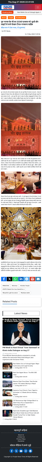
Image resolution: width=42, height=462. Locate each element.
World (4, 17)
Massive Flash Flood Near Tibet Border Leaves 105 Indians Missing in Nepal (25, 382)
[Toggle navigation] (38, 7)
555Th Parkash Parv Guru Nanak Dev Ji (13, 289)
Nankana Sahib (25, 293)
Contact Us (21, 437)
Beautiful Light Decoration (10, 293)
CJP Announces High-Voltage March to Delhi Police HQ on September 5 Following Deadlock (25, 403)
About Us (21, 435)
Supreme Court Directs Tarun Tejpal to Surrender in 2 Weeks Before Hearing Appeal (25, 392)
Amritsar (15, 285)
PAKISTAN (6, 285)
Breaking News (20, 17)
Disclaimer (21, 441)
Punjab (11, 17)
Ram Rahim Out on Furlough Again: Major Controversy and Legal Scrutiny (26, 365)
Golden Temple (25, 285)
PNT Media (7, 31)
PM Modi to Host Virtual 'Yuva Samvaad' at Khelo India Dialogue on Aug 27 (21, 348)
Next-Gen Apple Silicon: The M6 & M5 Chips (25, 374)
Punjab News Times (19, 456)
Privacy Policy (21, 439)
